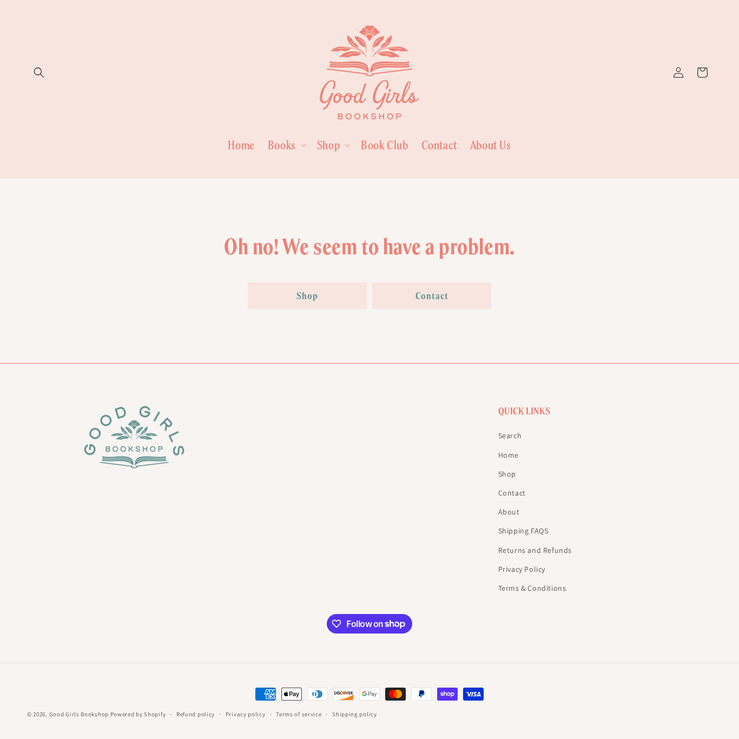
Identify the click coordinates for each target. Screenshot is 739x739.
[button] (39, 72)
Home (508, 454)
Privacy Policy (521, 568)
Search (510, 435)
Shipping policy (354, 713)
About (509, 512)
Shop (307, 295)
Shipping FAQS (523, 531)
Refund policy (195, 713)
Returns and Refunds (535, 550)
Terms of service (298, 713)
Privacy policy (246, 713)
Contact (431, 295)
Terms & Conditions (532, 587)
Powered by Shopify (138, 714)
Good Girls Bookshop (79, 714)
